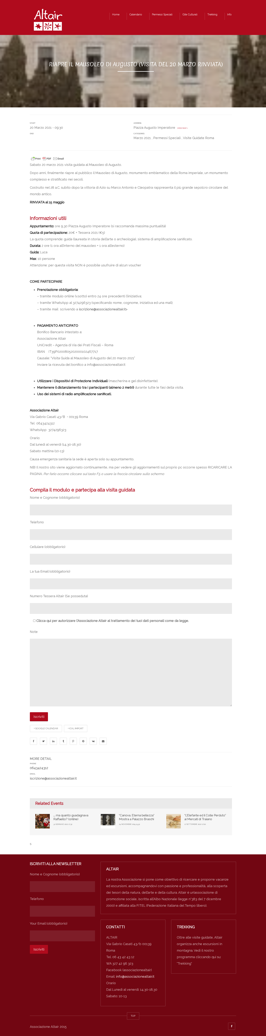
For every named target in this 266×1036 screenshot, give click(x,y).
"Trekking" (184, 963)
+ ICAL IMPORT (75, 728)
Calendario (135, 14)
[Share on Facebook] (33, 741)
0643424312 (39, 768)
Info (229, 14)
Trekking (212, 14)
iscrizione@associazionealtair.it (53, 778)
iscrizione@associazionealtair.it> (103, 309)
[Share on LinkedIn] (53, 741)
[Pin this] (83, 741)
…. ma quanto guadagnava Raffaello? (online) (70, 817)
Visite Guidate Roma (198, 138)
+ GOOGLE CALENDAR (46, 728)
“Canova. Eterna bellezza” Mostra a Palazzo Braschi (136, 817)
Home (115, 14)
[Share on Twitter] (43, 741)
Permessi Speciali (162, 14)
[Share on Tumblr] (63, 741)
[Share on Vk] (93, 741)
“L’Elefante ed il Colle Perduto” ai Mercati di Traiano (205, 817)
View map (181, 128)
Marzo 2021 (142, 138)
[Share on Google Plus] (73, 741)
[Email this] (103, 741)
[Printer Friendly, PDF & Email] (47, 158)
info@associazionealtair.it (135, 976)
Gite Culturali (189, 14)
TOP (133, 1015)
